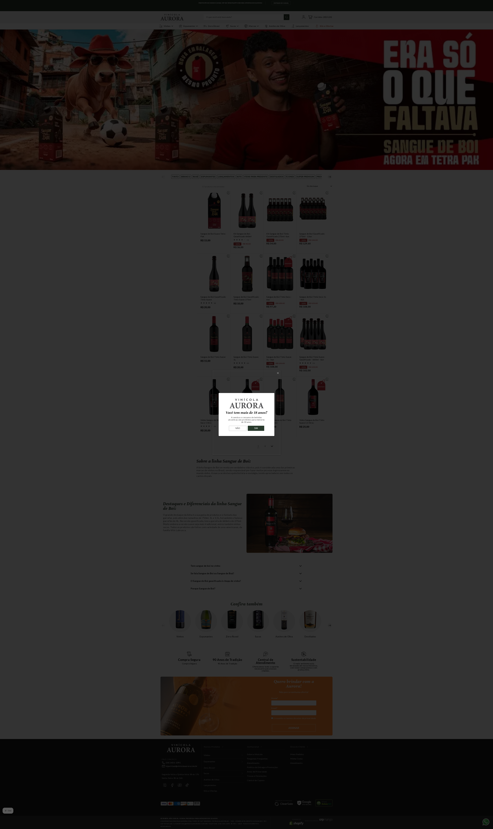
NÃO (237, 428)
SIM (256, 428)
